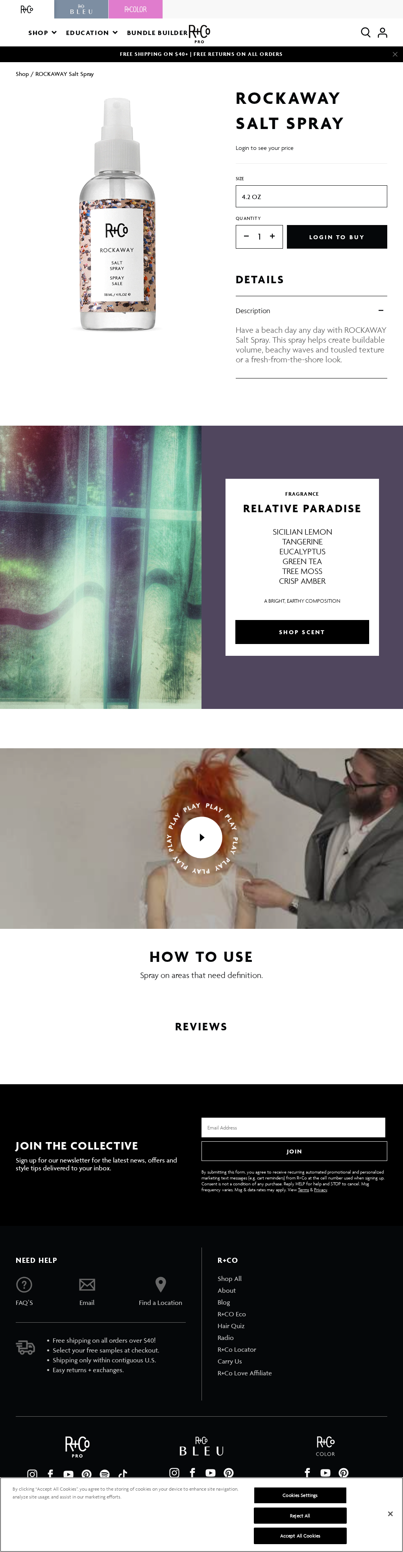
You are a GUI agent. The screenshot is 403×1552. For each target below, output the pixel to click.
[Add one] (276, 237)
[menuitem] (245, 1279)
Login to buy (337, 237)
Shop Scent (302, 632)
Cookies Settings (300, 1495)
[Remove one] (242, 237)
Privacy (320, 1189)
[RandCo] (27, 9)
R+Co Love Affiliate (245, 1373)
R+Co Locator (237, 1349)
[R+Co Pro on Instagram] (32, 1474)
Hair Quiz (231, 1326)
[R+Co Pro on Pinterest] (86, 1474)
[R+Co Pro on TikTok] (123, 1474)
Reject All (300, 1516)
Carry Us (230, 1361)
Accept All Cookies (300, 1536)
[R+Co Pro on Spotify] (105, 1474)
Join (294, 1151)
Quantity (248, 218)
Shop (22, 74)
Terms (303, 1189)
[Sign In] (382, 32)
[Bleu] (81, 9)
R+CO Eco (232, 1314)
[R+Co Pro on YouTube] (68, 1474)
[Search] (366, 32)
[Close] (395, 54)
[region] (201, 1514)
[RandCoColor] (136, 9)
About (227, 1290)
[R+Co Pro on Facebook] (50, 1474)
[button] (42, 32)
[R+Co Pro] (199, 34)
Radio (226, 1338)
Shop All (230, 1279)
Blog (224, 1302)
